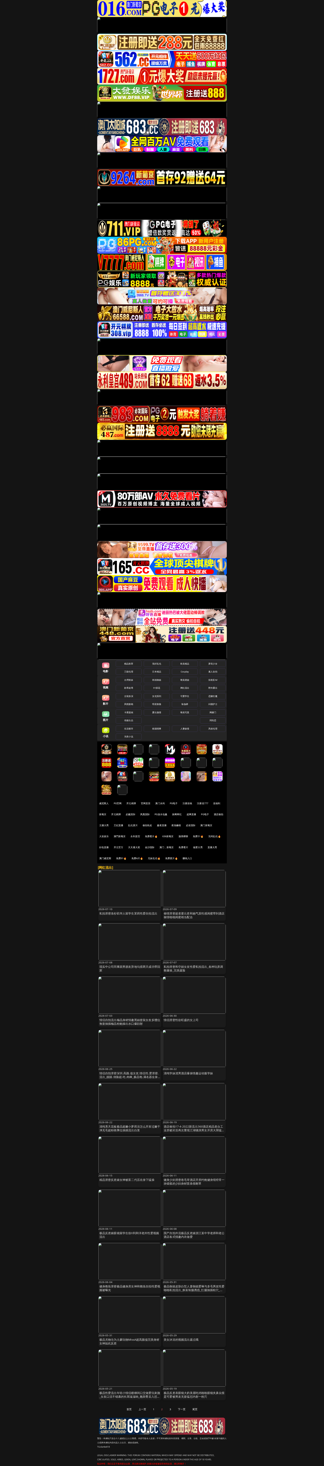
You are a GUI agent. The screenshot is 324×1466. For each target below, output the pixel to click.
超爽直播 (191, 814)
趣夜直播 (162, 825)
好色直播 (104, 847)
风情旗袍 (128, 704)
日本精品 (156, 671)
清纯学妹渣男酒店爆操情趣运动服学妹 (188, 1073)
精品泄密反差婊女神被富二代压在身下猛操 (126, 1180)
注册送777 (202, 803)
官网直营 (146, 803)
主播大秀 (104, 825)
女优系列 (156, 696)
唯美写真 (184, 712)
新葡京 (102, 814)
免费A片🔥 (137, 858)
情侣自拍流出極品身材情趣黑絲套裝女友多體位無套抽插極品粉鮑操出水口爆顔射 (129, 1022)
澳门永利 (160, 803)
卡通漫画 (128, 712)
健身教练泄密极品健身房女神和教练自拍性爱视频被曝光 (129, 1288)
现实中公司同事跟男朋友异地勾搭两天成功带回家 (129, 968)
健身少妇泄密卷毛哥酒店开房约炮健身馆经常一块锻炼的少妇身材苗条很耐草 (194, 1181)
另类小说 (128, 736)
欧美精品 (184, 663)
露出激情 (156, 712)
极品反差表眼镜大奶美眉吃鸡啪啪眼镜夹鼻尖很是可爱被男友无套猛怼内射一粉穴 (194, 1395)
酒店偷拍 (218, 814)
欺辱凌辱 (128, 687)
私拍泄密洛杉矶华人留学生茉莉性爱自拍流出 (128, 913)
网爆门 (213, 712)
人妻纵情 (184, 728)
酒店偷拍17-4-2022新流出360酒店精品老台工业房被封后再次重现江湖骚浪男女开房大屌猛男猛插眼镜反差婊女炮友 (194, 1130)
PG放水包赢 (161, 814)
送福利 (216, 803)
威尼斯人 (104, 803)
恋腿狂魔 (212, 696)
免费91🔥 (121, 858)
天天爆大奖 (134, 847)
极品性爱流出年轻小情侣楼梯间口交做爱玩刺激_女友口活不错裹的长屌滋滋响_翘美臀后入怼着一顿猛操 (129, 1396)
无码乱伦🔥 (214, 836)
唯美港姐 (184, 679)
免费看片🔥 (151, 836)
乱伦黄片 (133, 825)
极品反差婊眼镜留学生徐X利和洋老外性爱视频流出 (129, 1235)
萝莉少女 (212, 663)
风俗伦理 (212, 728)
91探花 (156, 687)
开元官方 (118, 847)
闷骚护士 (212, 704)
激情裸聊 (183, 836)
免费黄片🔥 (171, 858)
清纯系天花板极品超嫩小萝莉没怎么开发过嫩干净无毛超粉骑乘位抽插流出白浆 (129, 1128)
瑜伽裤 (184, 704)
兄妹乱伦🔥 (154, 858)
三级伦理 (128, 671)
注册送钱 (187, 803)
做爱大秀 (198, 847)
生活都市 (128, 728)
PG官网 (118, 803)
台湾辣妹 (128, 679)
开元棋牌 (131, 803)
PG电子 (174, 803)
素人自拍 (212, 671)
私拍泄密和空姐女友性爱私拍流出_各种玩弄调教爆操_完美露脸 (193, 968)
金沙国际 (150, 847)
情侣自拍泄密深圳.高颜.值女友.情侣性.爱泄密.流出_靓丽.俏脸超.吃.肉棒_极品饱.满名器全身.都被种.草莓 (129, 1077)
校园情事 (156, 728)
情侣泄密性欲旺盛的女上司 (181, 1020)
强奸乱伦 (156, 663)
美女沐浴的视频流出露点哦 (181, 1340)
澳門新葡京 (120, 836)
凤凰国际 (145, 814)
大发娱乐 (104, 836)
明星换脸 (156, 704)
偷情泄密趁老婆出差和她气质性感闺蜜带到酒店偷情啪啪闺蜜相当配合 (194, 915)
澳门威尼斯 (105, 858)
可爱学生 (184, 696)
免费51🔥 (198, 836)
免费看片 (183, 847)
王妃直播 (118, 825)
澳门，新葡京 (166, 847)
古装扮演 (128, 696)
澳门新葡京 (206, 825)
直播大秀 (212, 847)
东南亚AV (213, 679)
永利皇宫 (135, 836)
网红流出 (184, 687)
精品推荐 (128, 663)
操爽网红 (177, 814)
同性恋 (213, 720)
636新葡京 (168, 836)
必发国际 (191, 825)
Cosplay (185, 671)
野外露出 (212, 687)
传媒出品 (128, 720)
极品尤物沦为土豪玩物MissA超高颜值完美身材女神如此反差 (129, 1341)
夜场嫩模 (176, 825)
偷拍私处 (147, 825)
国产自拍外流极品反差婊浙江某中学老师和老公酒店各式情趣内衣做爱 (194, 1235)
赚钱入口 (187, 858)
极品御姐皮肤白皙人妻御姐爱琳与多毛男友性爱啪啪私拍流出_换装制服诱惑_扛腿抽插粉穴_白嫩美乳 (194, 1290)
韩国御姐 (156, 679)
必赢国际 (130, 814)
